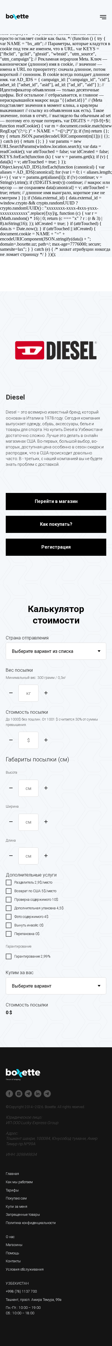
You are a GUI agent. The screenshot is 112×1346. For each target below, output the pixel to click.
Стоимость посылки (27, 712)
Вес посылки (19, 670)
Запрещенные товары (23, 1215)
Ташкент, (12, 1300)
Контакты (13, 1261)
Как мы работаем (19, 1182)
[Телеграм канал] (28, 1093)
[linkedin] (37, 1093)
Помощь (12, 1253)
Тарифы (12, 1190)
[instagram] (18, 1093)
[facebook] (9, 1093)
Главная (12, 1174)
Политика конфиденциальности (31, 1223)
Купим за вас (20, 972)
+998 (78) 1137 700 (21, 1291)
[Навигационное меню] (103, 17)
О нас (10, 1237)
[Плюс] (46, 693)
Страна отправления (27, 638)
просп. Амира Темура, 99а (40, 1300)
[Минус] (11, 693)
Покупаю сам (16, 1198)
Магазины (14, 1245)
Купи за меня (16, 1207)
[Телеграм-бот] (47, 1093)
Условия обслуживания (25, 1269)
